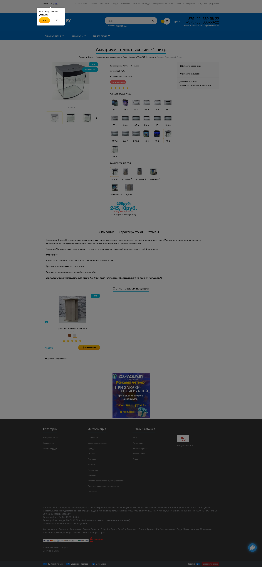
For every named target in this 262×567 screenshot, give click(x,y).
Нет (56, 20)
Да (44, 20)
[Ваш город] (256, 530)
